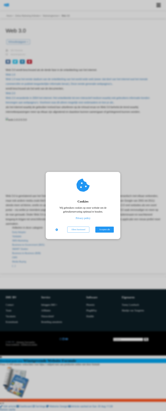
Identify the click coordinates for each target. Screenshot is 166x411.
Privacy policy (83, 218)
